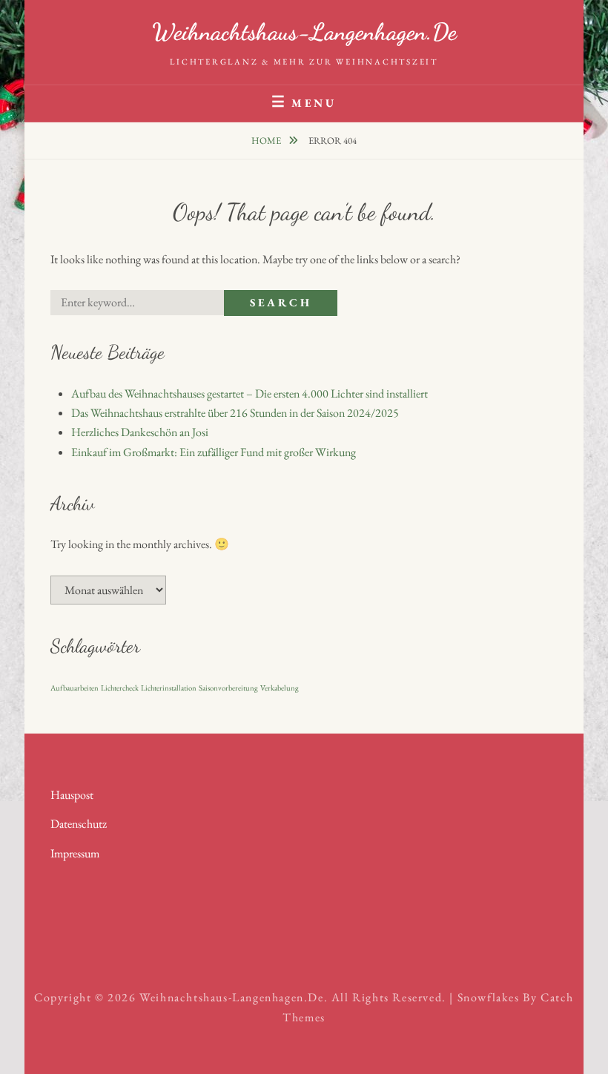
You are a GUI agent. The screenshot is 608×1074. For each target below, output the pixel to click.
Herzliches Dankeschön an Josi (139, 432)
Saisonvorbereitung (228, 687)
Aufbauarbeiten (74, 687)
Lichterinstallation (168, 687)
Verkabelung (279, 687)
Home (267, 140)
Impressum (74, 853)
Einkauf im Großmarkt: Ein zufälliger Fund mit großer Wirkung (213, 452)
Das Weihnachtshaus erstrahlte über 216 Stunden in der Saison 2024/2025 (235, 413)
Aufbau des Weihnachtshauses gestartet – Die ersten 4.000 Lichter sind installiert (249, 393)
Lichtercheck (120, 687)
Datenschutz (78, 823)
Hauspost (71, 795)
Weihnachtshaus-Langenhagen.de (304, 32)
